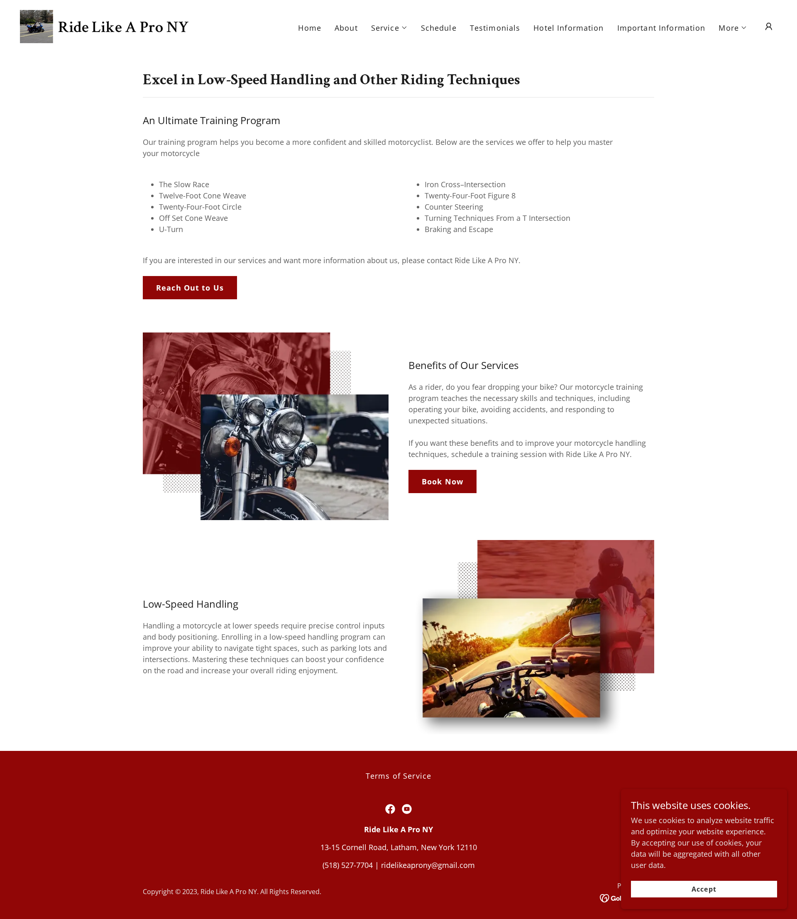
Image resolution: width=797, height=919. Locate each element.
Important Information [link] (661, 28)
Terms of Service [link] (398, 776)
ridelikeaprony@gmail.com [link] (428, 865)
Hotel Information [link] (568, 28)
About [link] (346, 28)
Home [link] (309, 28)
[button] (389, 28)
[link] (104, 26)
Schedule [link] (439, 28)
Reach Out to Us (190, 288)
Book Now (442, 481)
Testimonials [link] (495, 28)
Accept (704, 889)
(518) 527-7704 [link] (348, 865)
